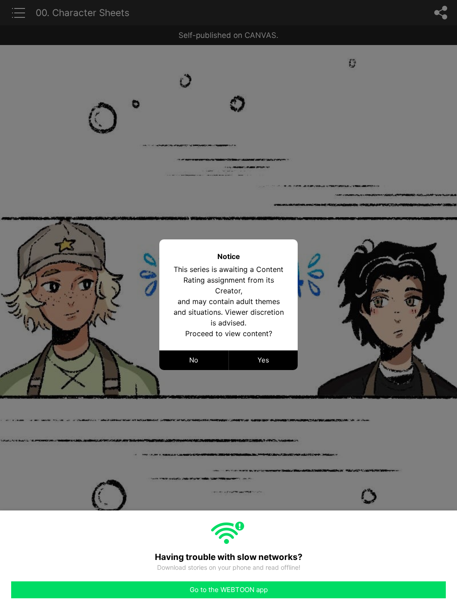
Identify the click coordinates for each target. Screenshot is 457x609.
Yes (263, 360)
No (193, 360)
